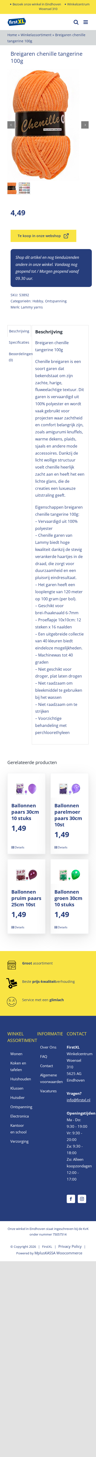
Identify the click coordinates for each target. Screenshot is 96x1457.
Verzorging (18, 1141)
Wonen (16, 1053)
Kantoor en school (18, 1128)
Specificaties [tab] (19, 342)
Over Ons (48, 1047)
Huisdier (17, 1097)
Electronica (18, 1116)
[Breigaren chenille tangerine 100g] (48, 125)
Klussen (16, 1088)
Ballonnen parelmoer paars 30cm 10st (68, 815)
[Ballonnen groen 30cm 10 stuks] (69, 871)
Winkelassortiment (36, 35)
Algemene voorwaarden (48, 1078)
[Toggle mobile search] (76, 22)
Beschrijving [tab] (19, 331)
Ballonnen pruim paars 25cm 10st (26, 898)
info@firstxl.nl (78, 1099)
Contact (46, 1065)
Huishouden (18, 1078)
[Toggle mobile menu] (86, 22)
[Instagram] (82, 1199)
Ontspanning (56, 301)
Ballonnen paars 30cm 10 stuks (25, 812)
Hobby (37, 301)
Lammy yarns (32, 307)
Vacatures (48, 1090)
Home (12, 35)
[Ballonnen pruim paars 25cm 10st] (26, 871)
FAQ (43, 1056)
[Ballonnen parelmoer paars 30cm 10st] (69, 785)
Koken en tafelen (18, 1066)
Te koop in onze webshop (39, 235)
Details (19, 847)
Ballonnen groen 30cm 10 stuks (68, 898)
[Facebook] (71, 1199)
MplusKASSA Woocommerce (58, 1252)
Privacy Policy (70, 1246)
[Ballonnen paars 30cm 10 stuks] (26, 785)
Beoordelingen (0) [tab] (21, 356)
